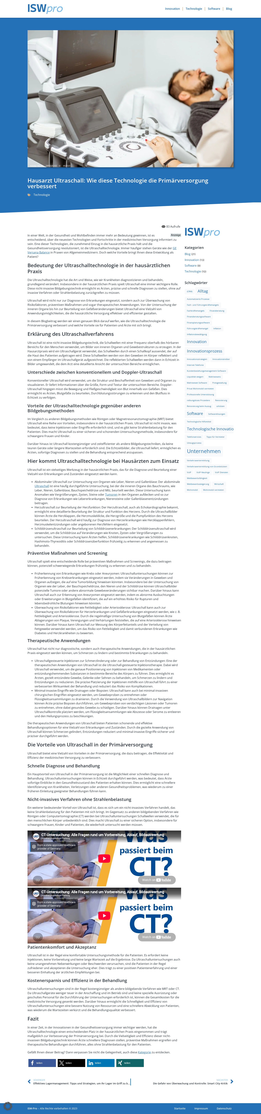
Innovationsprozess (204, 351)
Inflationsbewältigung (197, 334)
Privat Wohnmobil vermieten (200, 389)
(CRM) (189, 291)
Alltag (203, 291)
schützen (220, 406)
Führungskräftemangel (197, 328)
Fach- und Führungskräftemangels (203, 305)
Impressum (201, 1108)
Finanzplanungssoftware (198, 323)
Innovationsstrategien (197, 359)
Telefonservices (194, 437)
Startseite (180, 1108)
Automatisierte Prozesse (198, 299)
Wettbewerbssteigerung (198, 484)
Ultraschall (42, 486)
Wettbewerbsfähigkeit (197, 478)
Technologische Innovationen (214, 429)
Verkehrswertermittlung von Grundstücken (207, 466)
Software (214, 8)
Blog (229, 8)
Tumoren (111, 494)
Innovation (172, 8)
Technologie (194, 8)
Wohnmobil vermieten (213, 490)
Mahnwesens (215, 377)
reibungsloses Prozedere (198, 400)
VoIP (189, 472)
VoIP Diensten (221, 472)
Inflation (217, 328)
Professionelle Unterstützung (200, 394)
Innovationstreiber (221, 359)
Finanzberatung (217, 311)
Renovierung (221, 400)
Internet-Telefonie (195, 365)
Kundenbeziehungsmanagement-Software (206, 371)
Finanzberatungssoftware (199, 317)
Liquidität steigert (195, 377)
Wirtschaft (219, 484)
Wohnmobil (192, 490)
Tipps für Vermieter (215, 437)
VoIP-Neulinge (203, 472)
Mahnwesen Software (197, 383)
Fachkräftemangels (195, 311)
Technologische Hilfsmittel (199, 422)
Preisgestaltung (219, 383)
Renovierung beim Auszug (199, 406)
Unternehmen (204, 451)
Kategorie (144, 1052)
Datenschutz (224, 1108)
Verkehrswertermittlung (198, 460)
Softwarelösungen (216, 414)
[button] (42, 1063)
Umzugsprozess (194, 443)
